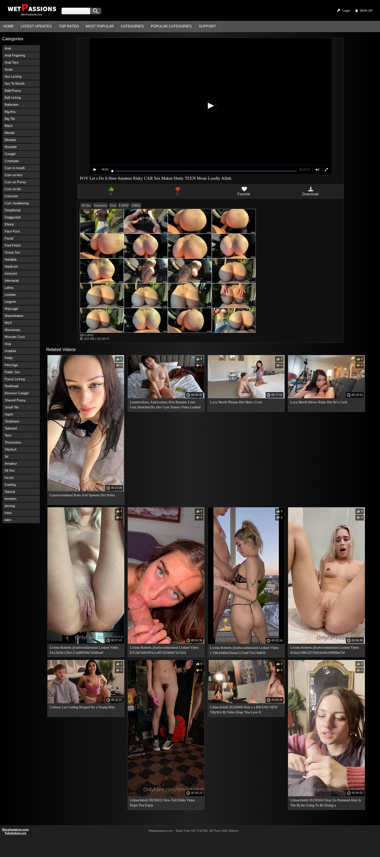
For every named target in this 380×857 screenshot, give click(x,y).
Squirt (9, 414)
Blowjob (10, 140)
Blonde (10, 133)
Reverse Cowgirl (17, 393)
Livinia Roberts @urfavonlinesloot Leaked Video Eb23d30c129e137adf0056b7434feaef (84, 650)
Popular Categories (171, 26)
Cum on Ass (13, 175)
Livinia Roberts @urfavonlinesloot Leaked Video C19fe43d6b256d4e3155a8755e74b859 (244, 650)
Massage (11, 309)
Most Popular (100, 26)
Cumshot (11, 196)
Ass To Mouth (14, 83)
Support (207, 26)
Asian (9, 69)
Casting (10, 484)
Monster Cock (15, 337)
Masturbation (14, 316)
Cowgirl (10, 154)
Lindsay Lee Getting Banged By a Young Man (82, 707)
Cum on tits (13, 189)
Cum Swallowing (17, 203)
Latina (9, 287)
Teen (8, 435)
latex (8, 520)
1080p (136, 205)
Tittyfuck (11, 449)
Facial (9, 238)
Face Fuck (12, 231)
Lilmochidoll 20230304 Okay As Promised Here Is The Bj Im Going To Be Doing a (325, 802)
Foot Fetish (13, 245)
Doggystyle (13, 217)
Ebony (9, 224)
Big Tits (10, 119)
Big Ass (10, 111)
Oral (8, 344)
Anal (8, 48)
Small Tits (12, 407)
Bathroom (12, 104)
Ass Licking (13, 76)
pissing (10, 506)
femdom (10, 499)
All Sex (10, 470)
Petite (9, 358)
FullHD (123, 205)
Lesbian (10, 294)
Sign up (366, 10)
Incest (9, 477)
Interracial (12, 280)
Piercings (11, 365)
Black (9, 126)
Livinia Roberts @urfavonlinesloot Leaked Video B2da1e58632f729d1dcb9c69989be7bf (324, 650)
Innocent (11, 273)
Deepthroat (12, 210)
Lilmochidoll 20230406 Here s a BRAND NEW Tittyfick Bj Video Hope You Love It (244, 709)
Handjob (10, 259)
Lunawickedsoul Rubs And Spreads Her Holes (82, 495)
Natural (10, 491)
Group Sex (12, 252)
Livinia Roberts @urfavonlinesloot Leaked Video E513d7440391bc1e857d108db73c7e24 (164, 650)
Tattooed (11, 428)
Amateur (11, 463)
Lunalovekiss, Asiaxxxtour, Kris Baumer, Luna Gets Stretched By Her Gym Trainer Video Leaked (165, 404)
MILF (8, 323)
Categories (132, 26)
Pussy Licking (15, 379)
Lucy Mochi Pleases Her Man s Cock (236, 402)
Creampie (12, 161)
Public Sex (12, 372)
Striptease (12, 421)
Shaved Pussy (15, 400)
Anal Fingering (15, 55)
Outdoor (10, 351)
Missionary (12, 330)
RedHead (11, 386)
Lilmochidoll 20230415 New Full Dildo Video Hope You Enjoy (162, 802)
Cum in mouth (15, 168)
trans (8, 513)
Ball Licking (13, 97)
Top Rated (69, 26)
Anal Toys (12, 62)
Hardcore (11, 266)
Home (8, 26)
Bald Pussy (13, 90)
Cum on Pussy (15, 182)
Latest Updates (36, 26)
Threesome (13, 442)
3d (6, 456)
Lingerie (10, 301)
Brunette (11, 147)
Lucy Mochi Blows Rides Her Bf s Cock (318, 402)
